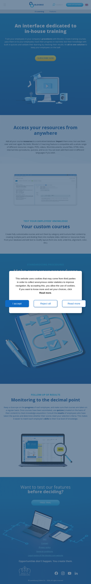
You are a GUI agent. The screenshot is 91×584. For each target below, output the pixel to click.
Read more (45, 293)
